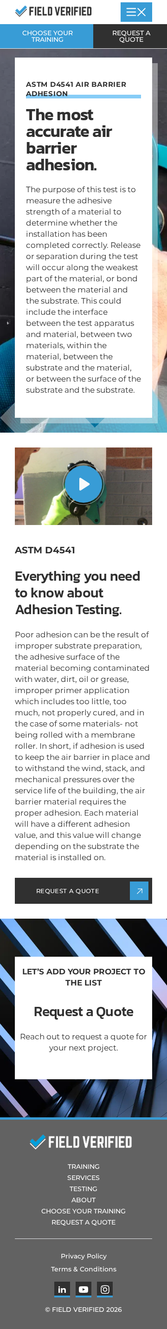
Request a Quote (131, 36)
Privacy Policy (84, 1256)
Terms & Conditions (83, 1269)
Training (84, 1166)
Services (83, 1177)
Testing (83, 1189)
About (83, 1200)
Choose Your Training (47, 36)
